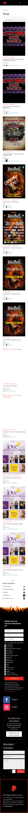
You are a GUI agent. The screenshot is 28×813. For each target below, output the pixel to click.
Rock (7, 666)
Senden (20, 771)
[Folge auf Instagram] (6, 707)
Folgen (14, 699)
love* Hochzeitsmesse (13, 483)
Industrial (9, 653)
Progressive (9, 662)
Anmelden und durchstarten (14, 734)
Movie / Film (9, 669)
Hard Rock (9, 650)
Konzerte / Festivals (12, 674)
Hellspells (10, 207)
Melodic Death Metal (12, 655)
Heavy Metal (9, 652)
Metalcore (9, 657)
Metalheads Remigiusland (14, 161)
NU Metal (8, 659)
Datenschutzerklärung (9, 691)
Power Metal (10, 660)
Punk (7, 664)
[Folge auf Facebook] (6, 699)
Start (4, 10)
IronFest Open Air (12, 391)
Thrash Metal (10, 667)
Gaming (8, 671)
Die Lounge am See (7, 598)
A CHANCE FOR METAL (13, 65)
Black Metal (9, 646)
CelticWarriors (6, 595)
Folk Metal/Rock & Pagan (13, 648)
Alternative (9, 645)
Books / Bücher (10, 673)
